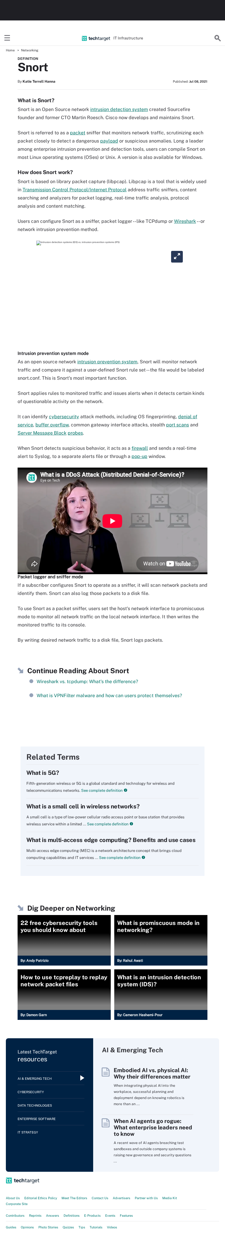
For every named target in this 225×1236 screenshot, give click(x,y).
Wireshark (185, 221)
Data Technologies (35, 1105)
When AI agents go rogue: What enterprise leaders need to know (153, 1127)
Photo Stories (48, 1227)
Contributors (15, 1215)
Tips (82, 1227)
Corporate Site (17, 1204)
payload (109, 141)
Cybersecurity (31, 1092)
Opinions (27, 1227)
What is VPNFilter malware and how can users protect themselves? (109, 695)
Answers (52, 1215)
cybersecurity (64, 416)
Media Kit (169, 1198)
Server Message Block (42, 433)
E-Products (92, 1215)
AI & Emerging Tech (35, 1078)
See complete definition (101, 790)
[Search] (217, 38)
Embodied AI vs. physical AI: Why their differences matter (152, 1073)
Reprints (35, 1215)
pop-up (139, 456)
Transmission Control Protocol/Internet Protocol (75, 189)
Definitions (72, 1215)
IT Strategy (28, 1132)
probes (75, 433)
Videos (112, 1227)
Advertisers (121, 1198)
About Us (13, 1198)
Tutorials (96, 1227)
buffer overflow (52, 425)
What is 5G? (42, 772)
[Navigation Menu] (7, 38)
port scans (177, 425)
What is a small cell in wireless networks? (82, 806)
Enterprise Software (37, 1119)
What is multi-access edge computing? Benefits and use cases (110, 839)
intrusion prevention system (107, 361)
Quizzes (68, 1227)
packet (77, 133)
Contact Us (100, 1198)
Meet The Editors (74, 1198)
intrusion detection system (119, 109)
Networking (29, 50)
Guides (11, 1227)
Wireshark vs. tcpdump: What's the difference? (87, 681)
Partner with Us (146, 1198)
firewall (140, 448)
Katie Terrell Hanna (39, 81)
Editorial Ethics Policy (40, 1198)
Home (10, 50)
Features (126, 1215)
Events (110, 1215)
